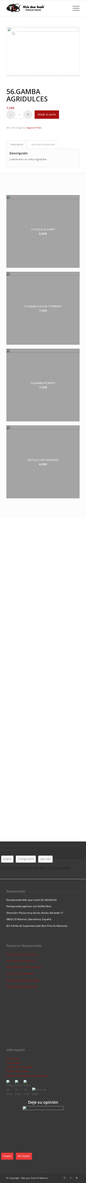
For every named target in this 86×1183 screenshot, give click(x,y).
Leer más (45, 859)
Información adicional (43, 144)
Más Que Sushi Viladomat (22, 986)
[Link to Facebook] (71, 1178)
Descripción (17, 144)
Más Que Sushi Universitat (22, 980)
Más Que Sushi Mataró (20, 973)
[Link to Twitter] (77, 1178)
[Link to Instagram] (65, 1178)
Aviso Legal (13, 1062)
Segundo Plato (34, 127)
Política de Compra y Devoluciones (27, 1075)
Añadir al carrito (47, 114)
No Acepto (24, 1156)
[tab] (16, 144)
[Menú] (74, 8)
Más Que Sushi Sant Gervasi (23, 967)
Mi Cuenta (12, 1058)
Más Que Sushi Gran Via (21, 960)
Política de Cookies (17, 1071)
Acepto (7, 859)
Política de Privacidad (19, 1067)
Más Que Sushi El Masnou (22, 954)
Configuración (26, 859)
